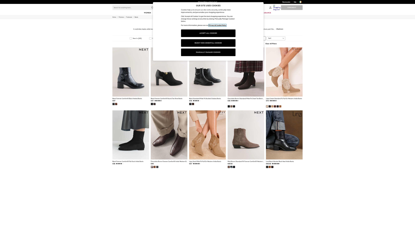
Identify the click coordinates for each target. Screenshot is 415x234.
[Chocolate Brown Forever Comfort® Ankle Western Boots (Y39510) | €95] (169, 134)
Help (295, 2)
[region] (208, 31)
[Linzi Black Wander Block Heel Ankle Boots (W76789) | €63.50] (284, 134)
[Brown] (272, 167)
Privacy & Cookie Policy (217, 25)
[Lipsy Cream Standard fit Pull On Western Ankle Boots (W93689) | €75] (284, 71)
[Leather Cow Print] (278, 106)
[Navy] (234, 167)
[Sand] (272, 106)
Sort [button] (269, 38)
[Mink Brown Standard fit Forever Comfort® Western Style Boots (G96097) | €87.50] (246, 134)
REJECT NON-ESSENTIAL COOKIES (208, 43)
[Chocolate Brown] (154, 104)
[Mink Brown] (229, 167)
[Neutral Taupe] (231, 106)
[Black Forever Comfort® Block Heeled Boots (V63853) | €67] (130, 71)
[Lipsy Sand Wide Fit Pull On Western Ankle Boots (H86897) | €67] (207, 134)
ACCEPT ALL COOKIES (208, 33)
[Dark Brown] (270, 167)
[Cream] (267, 106)
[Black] (114, 104)
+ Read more (279, 28)
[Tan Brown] (116, 104)
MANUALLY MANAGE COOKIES (208, 52)
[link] (270, 7)
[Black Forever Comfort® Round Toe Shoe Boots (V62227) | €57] (169, 71)
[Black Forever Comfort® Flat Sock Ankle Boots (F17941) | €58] (130, 134)
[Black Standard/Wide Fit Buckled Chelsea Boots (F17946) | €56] (207, 71)
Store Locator (286, 2)
